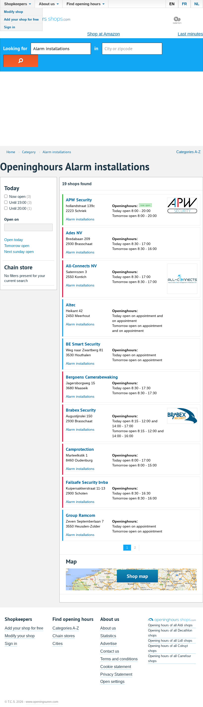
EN (172, 4)
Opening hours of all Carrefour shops (169, 658)
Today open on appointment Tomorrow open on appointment (137, 355)
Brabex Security (81, 410)
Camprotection (80, 449)
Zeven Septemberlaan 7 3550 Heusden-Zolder (85, 523)
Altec (71, 305)
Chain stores (63, 636)
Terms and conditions (119, 659)
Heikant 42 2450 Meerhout (78, 313)
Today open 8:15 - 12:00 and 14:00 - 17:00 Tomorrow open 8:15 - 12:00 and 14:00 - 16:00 (138, 426)
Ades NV (74, 233)
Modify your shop (20, 636)
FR (184, 4)
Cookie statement (115, 667)
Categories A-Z (188, 152)
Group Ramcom (80, 515)
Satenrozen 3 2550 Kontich (76, 274)
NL (196, 4)
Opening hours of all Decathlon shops (170, 633)
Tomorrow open (16, 246)
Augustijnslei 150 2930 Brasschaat (79, 418)
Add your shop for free (21, 19)
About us (108, 628)
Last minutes (190, 34)
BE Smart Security (83, 344)
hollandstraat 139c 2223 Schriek (80, 208)
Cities (57, 643)
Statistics (108, 636)
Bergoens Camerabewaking (92, 377)
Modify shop (13, 12)
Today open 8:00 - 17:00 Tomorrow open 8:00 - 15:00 (134, 460)
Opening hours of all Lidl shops (170, 640)
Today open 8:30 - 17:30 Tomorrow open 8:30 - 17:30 (134, 388)
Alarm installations (80, 219)
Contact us (109, 651)
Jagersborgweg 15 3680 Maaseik (80, 385)
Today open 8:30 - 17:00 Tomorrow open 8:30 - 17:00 (134, 277)
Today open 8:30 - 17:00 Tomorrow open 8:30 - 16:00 (134, 244)
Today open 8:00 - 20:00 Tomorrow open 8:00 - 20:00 (134, 211)
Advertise (108, 643)
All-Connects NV (81, 266)
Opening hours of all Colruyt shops (168, 648)
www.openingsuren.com (42, 702)
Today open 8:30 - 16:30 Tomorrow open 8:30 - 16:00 (134, 493)
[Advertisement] (101, 108)
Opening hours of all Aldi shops (170, 625)
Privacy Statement (116, 674)
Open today (13, 240)
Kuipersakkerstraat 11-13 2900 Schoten (85, 490)
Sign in (9, 27)
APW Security (79, 200)
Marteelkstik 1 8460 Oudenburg (79, 457)
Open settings (112, 681)
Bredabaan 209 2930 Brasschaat (79, 241)
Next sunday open (19, 251)
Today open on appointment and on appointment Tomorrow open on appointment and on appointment (137, 321)
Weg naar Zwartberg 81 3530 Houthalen (84, 352)
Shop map (137, 576)
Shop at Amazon (103, 34)
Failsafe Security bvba (87, 482)
